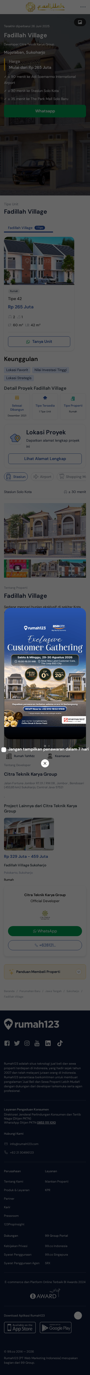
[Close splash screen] (45, 763)
